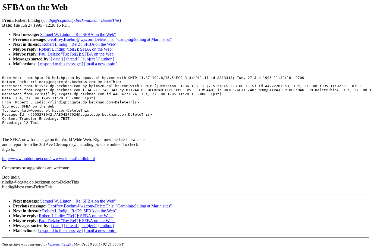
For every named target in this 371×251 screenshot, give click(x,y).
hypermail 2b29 (59, 244)
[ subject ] (88, 59)
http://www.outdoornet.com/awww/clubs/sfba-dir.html (48, 158)
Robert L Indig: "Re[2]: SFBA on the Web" (79, 44)
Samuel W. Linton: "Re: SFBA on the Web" (78, 34)
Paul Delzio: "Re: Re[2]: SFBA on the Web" (77, 54)
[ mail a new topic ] (100, 64)
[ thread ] (71, 59)
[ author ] (106, 59)
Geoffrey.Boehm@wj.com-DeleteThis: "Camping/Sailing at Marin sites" (110, 39)
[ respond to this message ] (60, 64)
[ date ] (57, 59)
